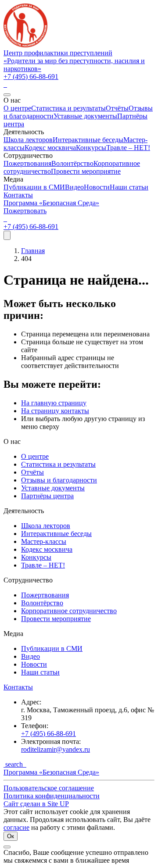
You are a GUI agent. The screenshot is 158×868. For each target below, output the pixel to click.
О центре (17, 108)
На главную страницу (53, 403)
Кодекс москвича (50, 147)
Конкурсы (91, 147)
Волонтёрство (72, 163)
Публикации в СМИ (34, 187)
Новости (97, 187)
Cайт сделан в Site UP (36, 803)
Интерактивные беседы (88, 139)
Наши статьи (129, 187)
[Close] (7, 94)
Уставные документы (85, 116)
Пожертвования (27, 163)
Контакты (18, 195)
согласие (16, 827)
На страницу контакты (55, 410)
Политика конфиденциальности (52, 796)
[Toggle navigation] (7, 235)
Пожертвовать (25, 210)
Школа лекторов (28, 139)
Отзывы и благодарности (59, 480)
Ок (10, 836)
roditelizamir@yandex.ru (55, 749)
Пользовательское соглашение (49, 788)
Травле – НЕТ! (128, 147)
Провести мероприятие (86, 171)
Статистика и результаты (68, 108)
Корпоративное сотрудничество (69, 610)
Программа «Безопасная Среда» (51, 203)
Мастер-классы (43, 541)
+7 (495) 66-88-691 (31, 76)
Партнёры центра (47, 496)
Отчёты (117, 108)
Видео (74, 187)
